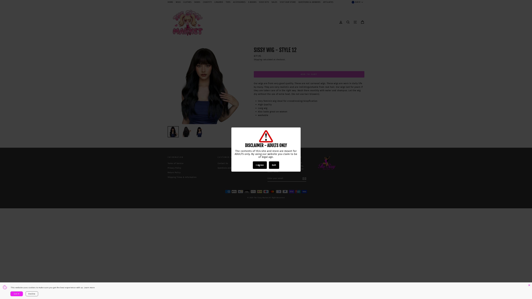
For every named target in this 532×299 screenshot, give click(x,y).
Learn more (89, 287)
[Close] (529, 285)
